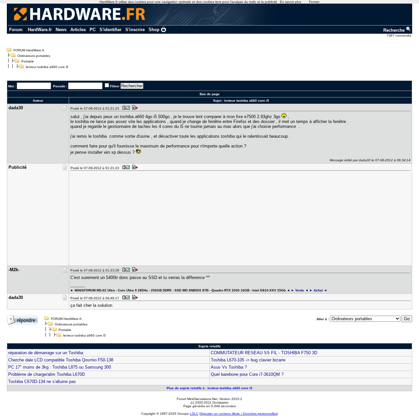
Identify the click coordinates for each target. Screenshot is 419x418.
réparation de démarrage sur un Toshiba (45, 352)
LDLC (194, 413)
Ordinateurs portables (33, 56)
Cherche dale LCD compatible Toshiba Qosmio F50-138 (60, 359)
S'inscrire (135, 29)
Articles (78, 29)
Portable (27, 61)
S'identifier (110, 29)
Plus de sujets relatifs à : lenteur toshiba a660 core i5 (209, 388)
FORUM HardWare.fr (28, 50)
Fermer (314, 2)
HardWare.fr (40, 29)
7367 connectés (399, 35)
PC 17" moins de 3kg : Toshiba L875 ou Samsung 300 (59, 367)
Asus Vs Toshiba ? (229, 367)
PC (93, 29)
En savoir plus (290, 2)
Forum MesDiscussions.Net (197, 399)
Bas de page (210, 94)
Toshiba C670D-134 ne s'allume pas (42, 381)
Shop (154, 29)
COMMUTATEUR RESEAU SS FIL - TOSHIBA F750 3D (264, 352)
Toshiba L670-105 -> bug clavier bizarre (248, 359)
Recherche (394, 30)
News (61, 29)
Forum (16, 29)
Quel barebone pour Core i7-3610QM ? (247, 374)
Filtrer (114, 86)
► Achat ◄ (318, 290)
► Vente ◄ (299, 290)
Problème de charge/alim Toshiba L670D (46, 374)
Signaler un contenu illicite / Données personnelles (238, 413)
